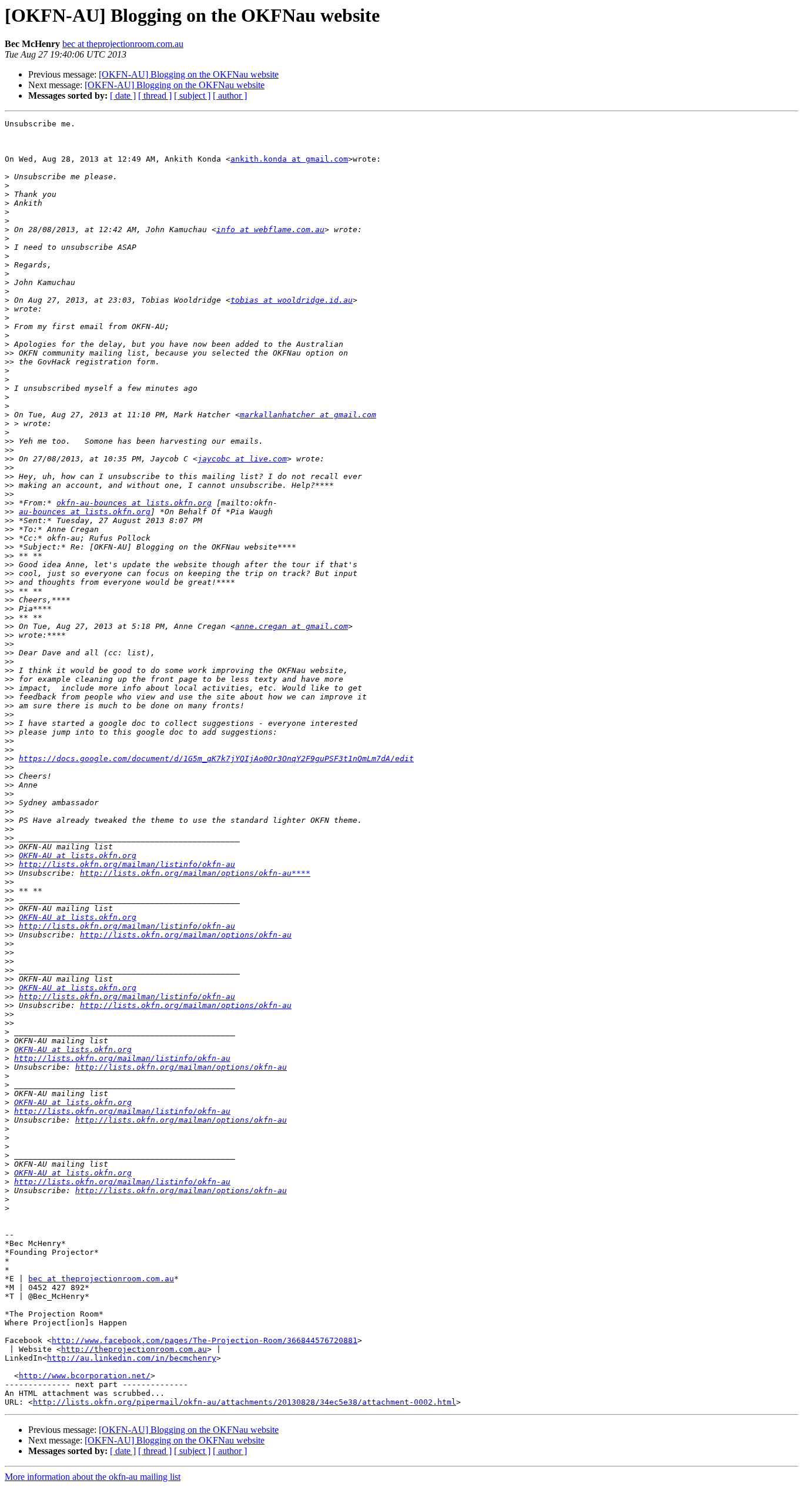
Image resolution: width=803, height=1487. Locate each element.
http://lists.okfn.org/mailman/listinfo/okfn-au (127, 864)
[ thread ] (155, 96)
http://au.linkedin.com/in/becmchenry (131, 1358)
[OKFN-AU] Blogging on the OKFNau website (189, 74)
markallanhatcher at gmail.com (308, 414)
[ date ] (123, 96)
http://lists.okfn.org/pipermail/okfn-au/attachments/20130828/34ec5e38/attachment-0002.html (244, 1402)
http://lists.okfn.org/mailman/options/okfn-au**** (195, 873)
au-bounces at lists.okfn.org (84, 511)
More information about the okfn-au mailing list (92, 1477)
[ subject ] (192, 96)
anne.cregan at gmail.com (291, 626)
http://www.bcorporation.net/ (84, 1375)
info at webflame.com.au (270, 229)
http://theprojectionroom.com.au (134, 1349)
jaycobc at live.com (242, 458)
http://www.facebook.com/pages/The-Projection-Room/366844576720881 (204, 1340)
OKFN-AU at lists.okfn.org (77, 855)
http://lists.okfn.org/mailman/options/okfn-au (186, 934)
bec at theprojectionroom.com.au (122, 44)
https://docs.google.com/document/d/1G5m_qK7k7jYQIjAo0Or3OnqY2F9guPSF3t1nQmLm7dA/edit (216, 758)
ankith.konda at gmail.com (289, 159)
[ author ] (230, 96)
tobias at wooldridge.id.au (291, 300)
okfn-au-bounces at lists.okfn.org (134, 502)
